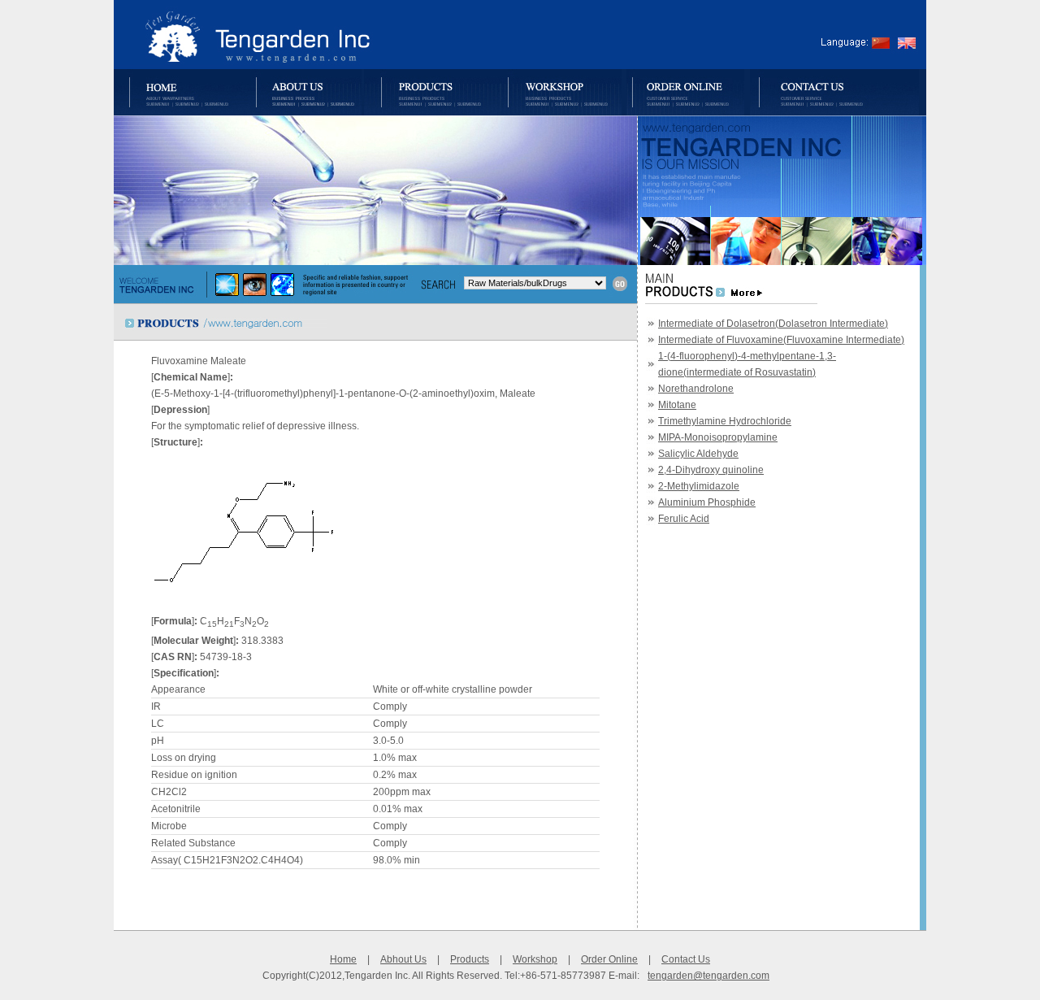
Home (343, 959)
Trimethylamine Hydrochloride (724, 421)
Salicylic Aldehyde (698, 453)
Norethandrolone (696, 388)
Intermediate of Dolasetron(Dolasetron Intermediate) (773, 323)
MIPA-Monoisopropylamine (718, 437)
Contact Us (685, 959)
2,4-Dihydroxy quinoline (711, 470)
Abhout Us (403, 959)
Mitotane (677, 405)
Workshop (535, 959)
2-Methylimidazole (698, 486)
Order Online (609, 959)
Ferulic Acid (683, 518)
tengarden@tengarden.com (708, 975)
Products (469, 959)
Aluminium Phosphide (707, 502)
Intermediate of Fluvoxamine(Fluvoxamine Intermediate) (781, 340)
